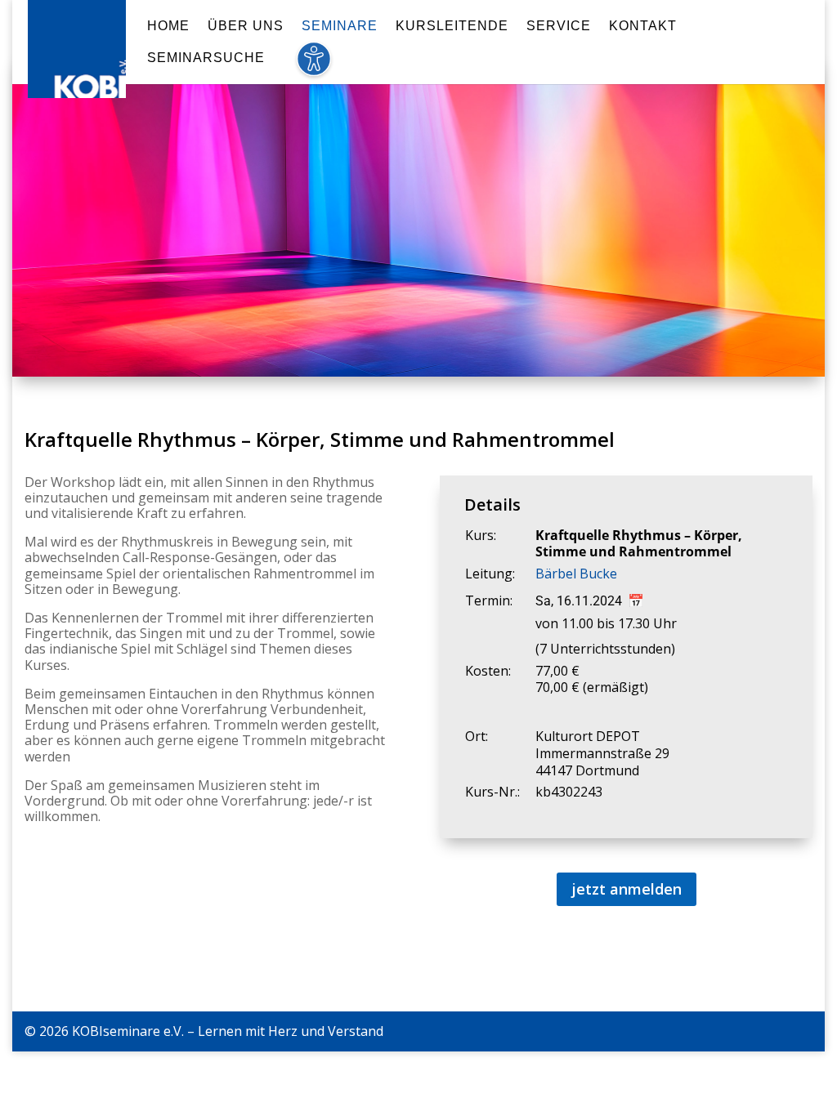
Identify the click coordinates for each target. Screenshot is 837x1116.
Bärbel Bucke (576, 574)
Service (558, 26)
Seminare (340, 26)
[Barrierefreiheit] (313, 68)
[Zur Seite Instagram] (805, 1032)
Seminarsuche (206, 58)
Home (168, 26)
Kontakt (643, 26)
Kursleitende (452, 26)
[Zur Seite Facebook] (773, 1032)
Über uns (246, 26)
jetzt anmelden (626, 889)
